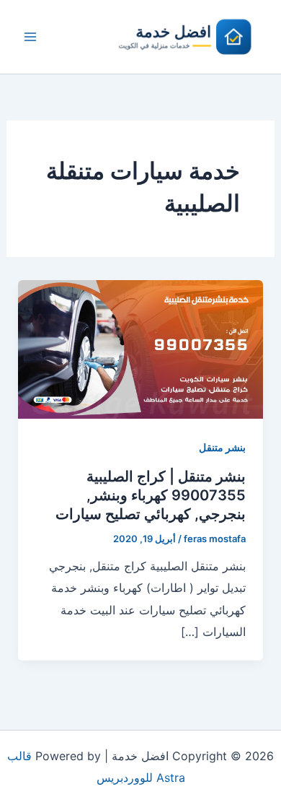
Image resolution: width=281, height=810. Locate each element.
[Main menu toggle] (30, 37)
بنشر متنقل (222, 447)
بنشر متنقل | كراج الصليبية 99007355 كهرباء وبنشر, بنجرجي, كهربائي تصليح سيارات (150, 495)
